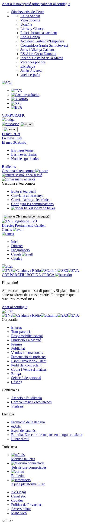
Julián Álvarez (31, 71)
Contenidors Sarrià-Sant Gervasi (44, 45)
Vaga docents (30, 20)
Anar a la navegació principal (23, 4)
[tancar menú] (8, 234)
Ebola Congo (30, 37)
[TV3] (19, 221)
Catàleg (39, 225)
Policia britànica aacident (38, 33)
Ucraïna (26, 24)
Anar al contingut (57, 4)
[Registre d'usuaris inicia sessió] (26, 124)
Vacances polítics (32, 62)
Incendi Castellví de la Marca (41, 58)
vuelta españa (30, 75)
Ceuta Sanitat (30, 16)
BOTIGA (34, 275)
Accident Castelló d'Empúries (42, 41)
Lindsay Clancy (32, 29)
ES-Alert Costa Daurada (38, 54)
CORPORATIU (14, 115)
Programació (24, 225)
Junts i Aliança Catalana (37, 50)
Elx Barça (27, 66)
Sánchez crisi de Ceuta (27, 12)
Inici (14, 242)
